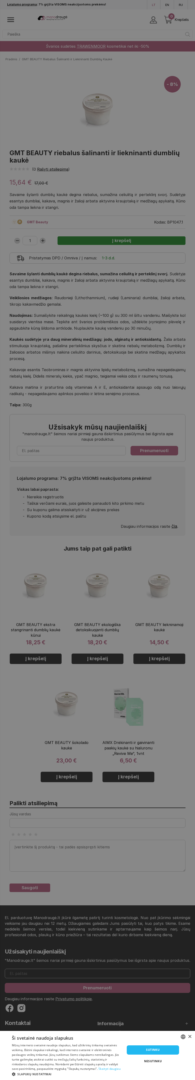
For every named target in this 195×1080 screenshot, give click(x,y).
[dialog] (97, 1055)
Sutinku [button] (153, 1050)
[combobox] (183, 1036)
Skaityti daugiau (109, 1069)
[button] (67, 1073)
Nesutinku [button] (153, 1061)
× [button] (189, 1036)
